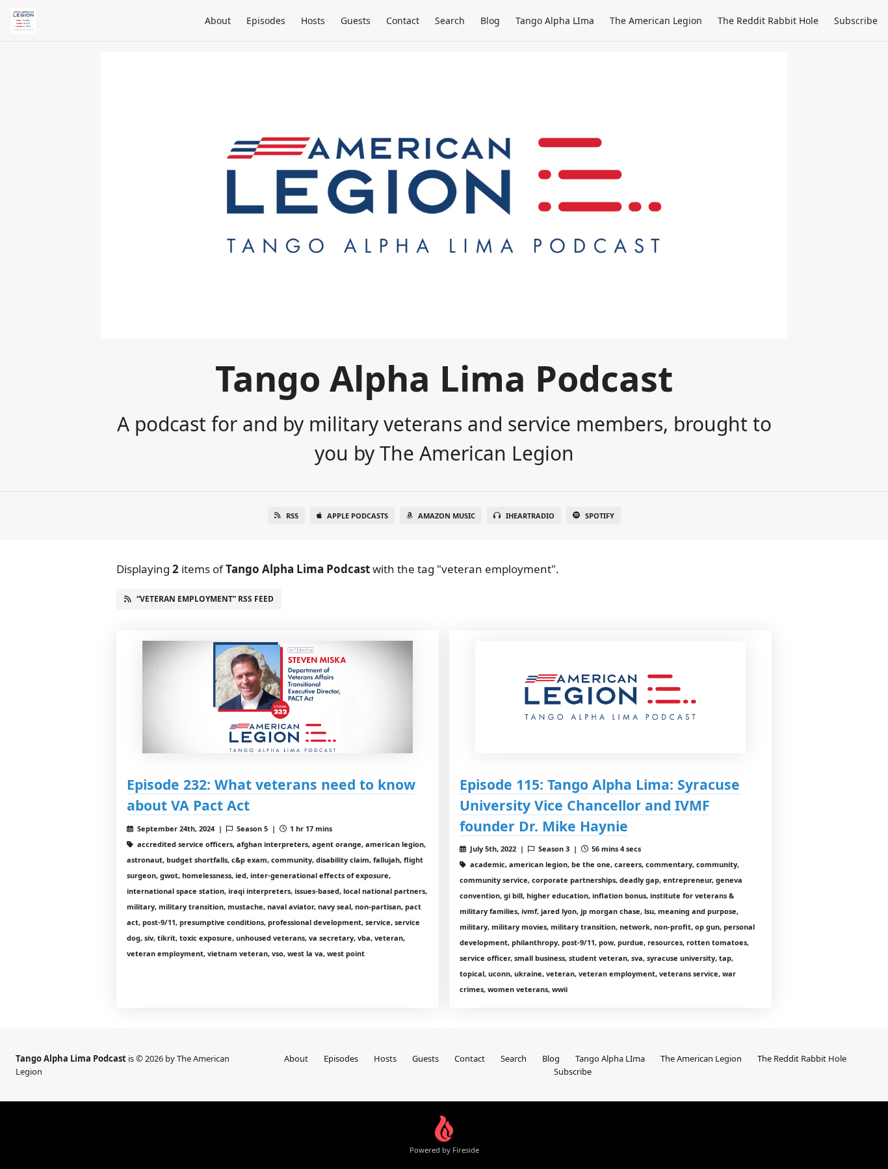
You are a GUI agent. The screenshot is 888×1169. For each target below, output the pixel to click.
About (218, 20)
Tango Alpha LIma (555, 20)
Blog (490, 20)
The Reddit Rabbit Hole (768, 20)
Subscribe (856, 20)
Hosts (313, 20)
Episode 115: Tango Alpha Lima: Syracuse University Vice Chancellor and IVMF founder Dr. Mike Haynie (600, 805)
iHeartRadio (530, 515)
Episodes (265, 20)
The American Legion (656, 20)
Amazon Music (446, 515)
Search (450, 20)
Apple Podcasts (357, 515)
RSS (292, 515)
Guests (356, 20)
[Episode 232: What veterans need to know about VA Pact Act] (277, 697)
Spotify (599, 515)
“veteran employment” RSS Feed (205, 598)
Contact (402, 20)
